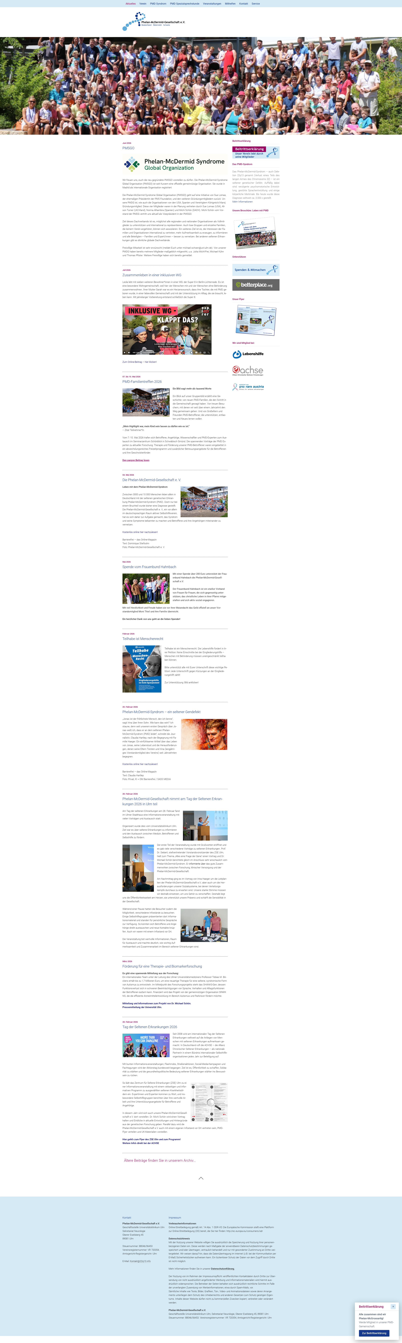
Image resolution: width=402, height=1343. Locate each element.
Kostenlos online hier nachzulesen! (140, 532)
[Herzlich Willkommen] (201, 86)
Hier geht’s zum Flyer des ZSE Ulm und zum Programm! (151, 1139)
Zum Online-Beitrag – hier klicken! (139, 362)
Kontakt (243, 3)
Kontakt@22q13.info (140, 1261)
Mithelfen (230, 3)
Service (256, 3)
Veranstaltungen (212, 3)
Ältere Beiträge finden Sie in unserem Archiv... (160, 1160)
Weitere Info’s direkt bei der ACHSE (140, 1143)
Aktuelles (131, 3)
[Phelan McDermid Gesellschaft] (201, 21)
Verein (142, 3)
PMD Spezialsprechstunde (184, 3)
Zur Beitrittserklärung (374, 1333)
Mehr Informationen (242, 201)
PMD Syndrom (158, 3)
